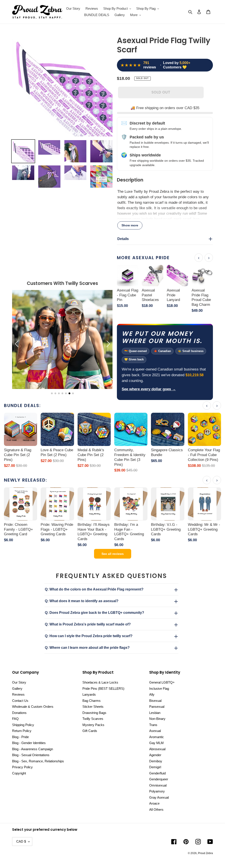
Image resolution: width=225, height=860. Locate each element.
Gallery (17, 688)
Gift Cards (89, 731)
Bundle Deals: (22, 405)
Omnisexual (158, 785)
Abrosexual (157, 749)
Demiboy (155, 761)
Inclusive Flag (159, 688)
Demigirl (155, 767)
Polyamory (157, 791)
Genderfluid (157, 773)
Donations (19, 713)
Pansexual (156, 706)
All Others (156, 809)
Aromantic (156, 737)
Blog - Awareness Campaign (32, 749)
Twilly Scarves (92, 719)
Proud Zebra (205, 853)
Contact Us (20, 700)
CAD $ (21, 841)
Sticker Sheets (92, 706)
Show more (130, 225)
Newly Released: (25, 480)
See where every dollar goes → (149, 389)
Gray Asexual (159, 797)
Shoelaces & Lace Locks (100, 682)
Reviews (18, 694)
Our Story (19, 682)
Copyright (19, 773)
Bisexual (155, 700)
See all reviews (113, 554)
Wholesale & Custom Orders (32, 706)
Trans (153, 725)
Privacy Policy (22, 767)
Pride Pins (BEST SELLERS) (103, 688)
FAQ (15, 719)
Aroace (154, 803)
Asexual (155, 731)
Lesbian (154, 713)
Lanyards (89, 694)
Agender (155, 755)
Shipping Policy (23, 725)
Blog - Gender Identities (29, 743)
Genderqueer (158, 779)
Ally (151, 694)
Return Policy (21, 731)
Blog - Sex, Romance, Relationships (38, 761)
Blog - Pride (20, 737)
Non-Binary (157, 719)
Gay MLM (156, 743)
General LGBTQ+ (162, 682)
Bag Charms (91, 700)
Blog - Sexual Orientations (30, 755)
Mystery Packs (93, 725)
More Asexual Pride (143, 258)
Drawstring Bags (94, 713)
